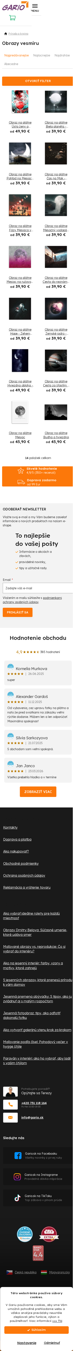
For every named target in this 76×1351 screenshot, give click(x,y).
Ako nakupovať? (16, 851)
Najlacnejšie (41, 55)
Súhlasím (38, 1330)
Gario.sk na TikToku (43, 1198)
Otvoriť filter (38, 81)
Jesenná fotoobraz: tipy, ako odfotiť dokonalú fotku (31, 1015)
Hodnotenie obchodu (38, 637)
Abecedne (11, 64)
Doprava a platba (17, 839)
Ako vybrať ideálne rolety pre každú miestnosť (31, 915)
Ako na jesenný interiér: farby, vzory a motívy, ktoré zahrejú (33, 965)
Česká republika (26, 1272)
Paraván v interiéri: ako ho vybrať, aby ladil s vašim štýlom (37, 1060)
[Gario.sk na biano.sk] (38, 1254)
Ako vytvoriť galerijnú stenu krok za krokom (37, 1030)
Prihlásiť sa (17, 612)
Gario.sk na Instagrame (43, 1177)
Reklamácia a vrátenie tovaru (26, 887)
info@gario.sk (32, 1117)
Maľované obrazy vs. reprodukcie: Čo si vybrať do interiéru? (34, 948)
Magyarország (59, 1272)
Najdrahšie (62, 55)
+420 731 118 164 (34, 1103)
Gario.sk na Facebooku (43, 1155)
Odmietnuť (52, 1343)
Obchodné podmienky (21, 863)
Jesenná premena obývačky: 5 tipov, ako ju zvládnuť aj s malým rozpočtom (37, 998)
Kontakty (10, 827)
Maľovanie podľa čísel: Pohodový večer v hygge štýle (35, 1044)
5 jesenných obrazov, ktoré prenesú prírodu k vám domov (37, 982)
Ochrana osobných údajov (24, 875)
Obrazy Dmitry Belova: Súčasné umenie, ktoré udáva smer (35, 932)
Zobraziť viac (38, 792)
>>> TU (57, 1320)
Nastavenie (26, 1343)
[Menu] (34, 8)
